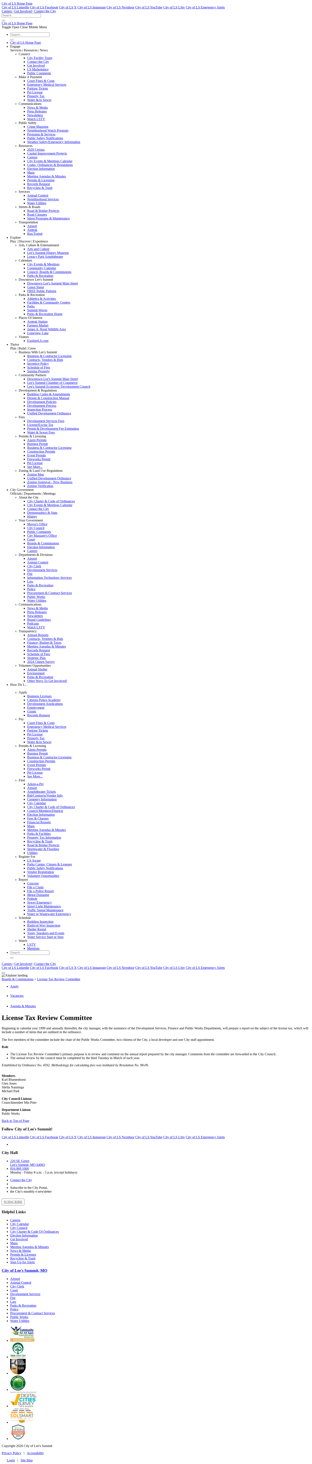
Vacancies (17, 996)
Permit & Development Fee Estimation (53, 428)
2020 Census (36, 149)
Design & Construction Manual (48, 398)
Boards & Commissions (43, 543)
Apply (14, 986)
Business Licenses (39, 696)
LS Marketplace (38, 69)
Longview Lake (38, 333)
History (32, 516)
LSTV (31, 944)
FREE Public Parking (41, 291)
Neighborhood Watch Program (47, 130)
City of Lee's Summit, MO (24, 1270)
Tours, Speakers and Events (45, 933)
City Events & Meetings (43, 264)
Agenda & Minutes (23, 1006)
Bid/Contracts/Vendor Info (45, 795)
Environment (36, 673)
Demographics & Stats (42, 512)
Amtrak (32, 230)
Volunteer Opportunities (43, 876)
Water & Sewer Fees (41, 432)
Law (30, 581)
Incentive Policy (38, 363)
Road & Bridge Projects (43, 211)
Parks (31, 306)
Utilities (32, 853)
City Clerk (34, 566)
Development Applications (45, 704)
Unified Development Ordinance (49, 413)
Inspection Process (39, 409)
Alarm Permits (36, 440)
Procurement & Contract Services (49, 593)
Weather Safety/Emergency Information (53, 142)
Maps (31, 172)
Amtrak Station (37, 321)
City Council (35, 528)
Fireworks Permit (38, 459)
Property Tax (36, 96)
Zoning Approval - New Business (49, 482)
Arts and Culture (38, 249)
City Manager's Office (42, 535)
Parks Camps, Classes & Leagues (49, 864)
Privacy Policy (11, 1453)
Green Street (35, 287)
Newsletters (35, 115)
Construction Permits (41, 451)
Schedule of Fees (38, 367)
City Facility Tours (39, 58)
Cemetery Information (42, 799)
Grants (31, 711)
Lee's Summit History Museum (48, 253)
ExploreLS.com (37, 340)
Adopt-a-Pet (35, 784)
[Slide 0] (3, 972)
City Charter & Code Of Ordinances (34, 1231)
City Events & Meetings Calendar (49, 161)
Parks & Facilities (39, 834)
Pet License (35, 92)
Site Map (27, 1460)
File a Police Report (40, 891)
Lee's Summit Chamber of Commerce (52, 383)
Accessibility (35, 1453)
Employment (35, 707)
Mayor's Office (37, 524)
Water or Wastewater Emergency (49, 914)
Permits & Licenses (23, 1254)
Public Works (36, 597)
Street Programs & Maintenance (48, 218)
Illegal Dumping (38, 895)
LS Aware (34, 860)
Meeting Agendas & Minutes (46, 176)
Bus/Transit (34, 233)
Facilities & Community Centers (48, 302)
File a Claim (35, 887)
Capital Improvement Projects (47, 153)
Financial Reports (39, 822)
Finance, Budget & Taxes (44, 642)
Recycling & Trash (39, 188)
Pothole (32, 898)
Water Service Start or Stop (45, 937)
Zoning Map (35, 474)
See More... (35, 467)
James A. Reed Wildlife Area (46, 329)
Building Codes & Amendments (48, 394)
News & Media (37, 107)
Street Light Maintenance (44, 906)
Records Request (38, 184)
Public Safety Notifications (45, 138)
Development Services (42, 570)
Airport (32, 226)
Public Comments (39, 73)
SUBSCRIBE (13, 1202)
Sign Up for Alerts (22, 1262)
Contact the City (45, 11)
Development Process (41, 405)
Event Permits (36, 455)
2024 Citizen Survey (41, 662)
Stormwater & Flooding (43, 849)
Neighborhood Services (43, 199)
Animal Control (37, 195)
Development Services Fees (45, 421)
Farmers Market (37, 325)
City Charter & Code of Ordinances (51, 501)
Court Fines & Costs (41, 81)
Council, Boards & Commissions (49, 272)
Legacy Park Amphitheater (45, 256)
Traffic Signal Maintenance (45, 910)
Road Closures (37, 214)
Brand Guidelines (39, 619)
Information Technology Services (49, 577)
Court (31, 539)
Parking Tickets (37, 88)
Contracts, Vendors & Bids (45, 360)
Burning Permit (37, 444)
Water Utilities (36, 203)
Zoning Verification (40, 486)
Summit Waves (37, 310)
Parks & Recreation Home (44, 314)
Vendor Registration (40, 872)
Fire (29, 574)
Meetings (33, 948)
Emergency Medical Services (46, 84)
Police (31, 589)
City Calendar (36, 803)
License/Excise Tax (40, 425)
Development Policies (41, 402)
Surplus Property (38, 371)
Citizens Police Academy (44, 700)
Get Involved (23, 11)
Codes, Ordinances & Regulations (50, 165)
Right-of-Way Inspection (43, 925)
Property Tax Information (44, 837)
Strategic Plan (36, 658)
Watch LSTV (36, 119)
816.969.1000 (19, 1168)
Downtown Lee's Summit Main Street (52, 283)
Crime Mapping (37, 126)
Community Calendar (41, 268)
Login (11, 1460)
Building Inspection (40, 921)
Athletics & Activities (41, 298)
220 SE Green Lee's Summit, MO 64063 (27, 1163)
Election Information (41, 168)
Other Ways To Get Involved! (47, 681)
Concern (33, 883)
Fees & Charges (38, 818)
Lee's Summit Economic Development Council (58, 386)
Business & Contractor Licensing (49, 356)
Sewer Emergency (39, 902)
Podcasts (33, 623)
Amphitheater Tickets (41, 791)
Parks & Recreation (40, 276)
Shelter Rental (36, 929)
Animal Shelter (37, 669)
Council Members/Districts (45, 811)
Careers (7, 11)
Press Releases (37, 111)
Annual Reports (37, 635)
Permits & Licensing (41, 180)
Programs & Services (41, 134)
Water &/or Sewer (39, 100)
